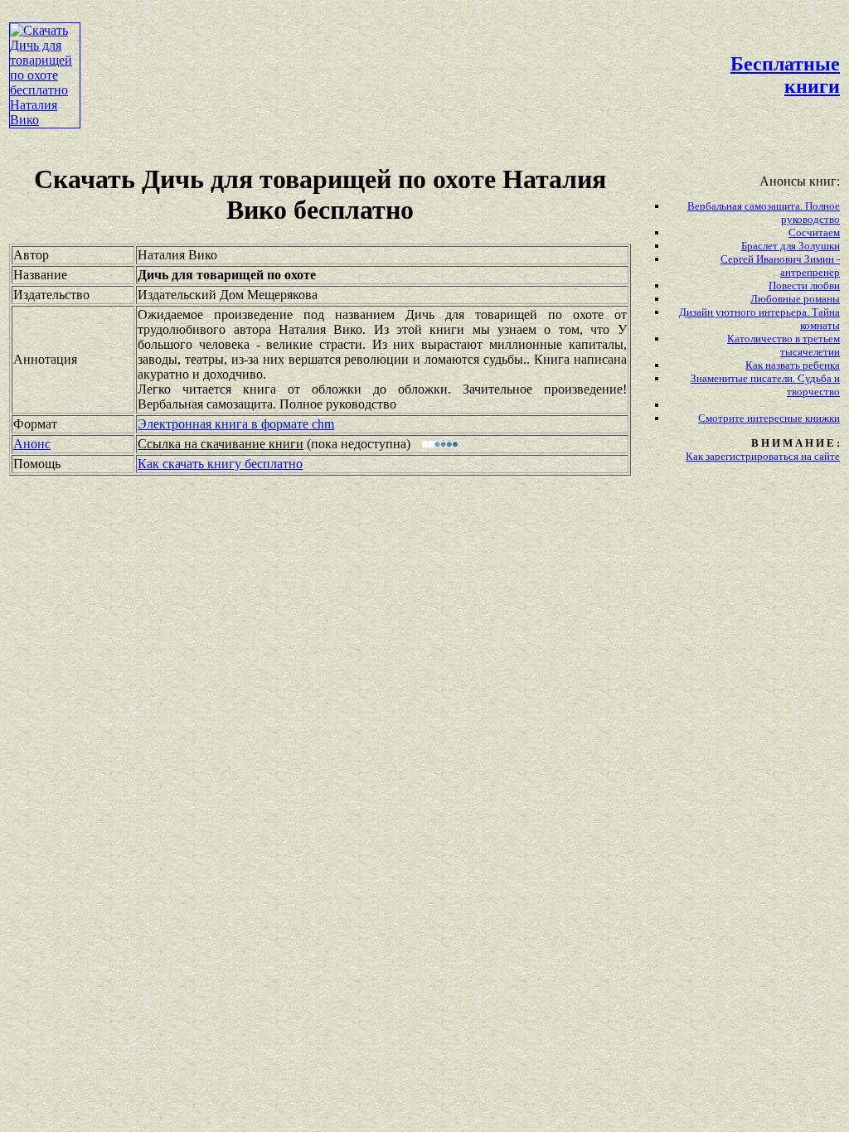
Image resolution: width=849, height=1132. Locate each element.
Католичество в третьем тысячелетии (783, 345)
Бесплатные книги (785, 75)
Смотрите (722, 418)
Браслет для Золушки (790, 245)
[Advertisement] (385, 46)
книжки (822, 418)
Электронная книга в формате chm (236, 424)
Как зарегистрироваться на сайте (763, 456)
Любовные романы (795, 299)
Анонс (32, 444)
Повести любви (804, 285)
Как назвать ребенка (792, 365)
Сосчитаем (814, 232)
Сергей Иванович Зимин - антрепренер (780, 265)
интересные (776, 418)
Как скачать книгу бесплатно (220, 464)
